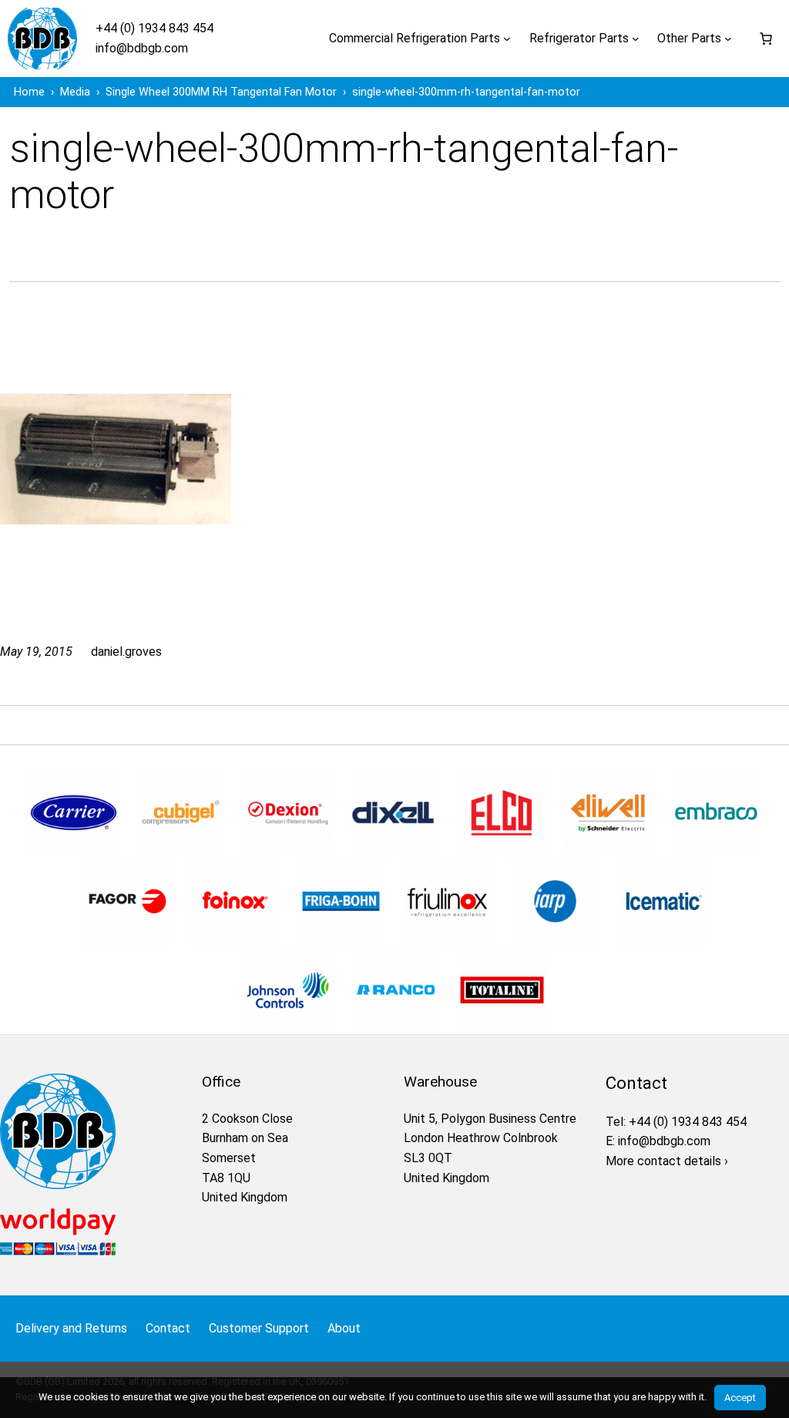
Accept (740, 1397)
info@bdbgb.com (142, 48)
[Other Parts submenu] (728, 38)
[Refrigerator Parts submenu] (636, 38)
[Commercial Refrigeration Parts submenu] (507, 38)
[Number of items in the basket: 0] (765, 38)
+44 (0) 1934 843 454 (154, 28)
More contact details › (667, 1161)
